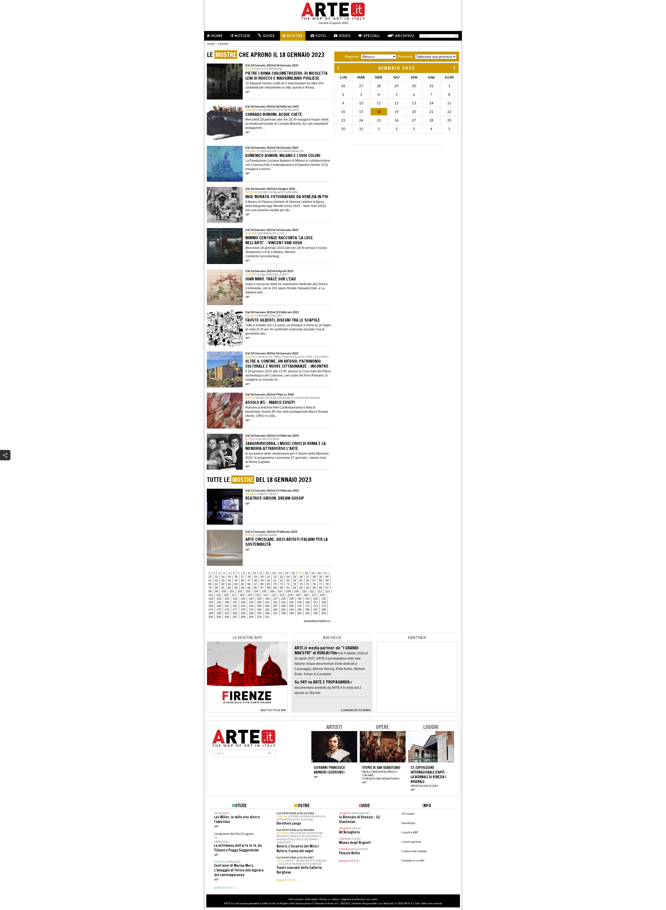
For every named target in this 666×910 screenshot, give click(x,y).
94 (307, 587)
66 (249, 584)
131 (227, 598)
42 (216, 580)
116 (226, 595)
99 (216, 591)
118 (242, 595)
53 (288, 580)
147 (235, 602)
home (211, 43)
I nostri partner (411, 841)
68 (262, 584)
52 (281, 580)
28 (249, 576)
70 (275, 584)
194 (251, 613)
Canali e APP (409, 832)
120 (257, 595)
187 (315, 609)
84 (242, 587)
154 (291, 602)
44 (229, 580)
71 (281, 584)
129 (210, 598)
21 (325, 573)
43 (223, 580)
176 (227, 609)
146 (227, 602)
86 (255, 587)
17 (299, 573)
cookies (335, 899)
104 (256, 591)
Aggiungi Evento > (318, 621)
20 (319, 573)
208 (243, 616)
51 (275, 580)
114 (210, 595)
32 (275, 576)
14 (280, 573)
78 (327, 584)
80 (216, 587)
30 (262, 576)
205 (218, 616)
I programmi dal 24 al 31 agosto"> (238, 842)
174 (210, 609)
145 (218, 602)
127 (314, 595)
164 (251, 605)
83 (236, 587)
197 (275, 613)
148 (243, 602)
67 (255, 584)
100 (223, 591)
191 (227, 613)
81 (223, 587)
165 (259, 605)
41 (210, 580)
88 (268, 587)
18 (306, 573)
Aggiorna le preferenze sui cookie (359, 899)
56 (307, 580)
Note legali (311, 899)
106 (272, 591)
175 (218, 609)
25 (229, 576)
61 (216, 584)
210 (259, 616)
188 (323, 609)
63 (229, 584)
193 (243, 613)
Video (345, 36)
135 (259, 598)
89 (275, 587)
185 (299, 609)
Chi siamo (407, 813)
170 (299, 605)
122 (273, 595)
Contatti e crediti (412, 860)
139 (291, 598)
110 (304, 591)
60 (210, 584)
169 (291, 605)
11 (260, 573)
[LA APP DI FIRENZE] (247, 711)
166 (267, 605)
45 (236, 580)
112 (319, 591)
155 (299, 602)
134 (251, 598)
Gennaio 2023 (396, 68)
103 (248, 591)
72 (288, 584)
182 (275, 609)
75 (307, 584)
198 (283, 613)
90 (281, 587)
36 (301, 576)
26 (236, 576)
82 (229, 587)
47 (249, 580)
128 (322, 595)
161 (227, 605)
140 (299, 598)
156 (307, 602)
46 (242, 580)
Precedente (338, 68)
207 (235, 616)
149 (251, 602)
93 (301, 587)
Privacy (323, 899)
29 (255, 576)
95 (314, 587)
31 (268, 576)
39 (320, 576)
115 (218, 595)
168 (283, 605)
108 (288, 591)
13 (273, 573)
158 (323, 602)
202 (315, 613)
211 (267, 616)
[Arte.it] (333, 10)
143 (323, 598)
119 (249, 595)
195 (259, 613)
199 (291, 613)
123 (281, 595)
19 (312, 573)
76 (314, 584)
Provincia (405, 56)
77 (320, 584)
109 (296, 591)
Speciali (371, 36)
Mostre (295, 36)
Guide (269, 36)
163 (243, 605)
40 (327, 576)
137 (275, 598)
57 (314, 580)
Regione (351, 56)
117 (234, 595)
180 (259, 609)
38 (314, 576)
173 (323, 605)
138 (283, 598)
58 (320, 580)
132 (235, 598)
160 (218, 605)
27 (242, 576)
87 (262, 587)
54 (294, 580)
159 (210, 605)
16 (293, 573)
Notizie (242, 36)
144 (210, 602)
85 (249, 587)
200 (299, 613)
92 (294, 587)
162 (235, 605)
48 (255, 580)
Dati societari (296, 899)
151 (267, 602)
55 (301, 580)
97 (327, 587)
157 (315, 602)
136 (267, 598)
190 (218, 613)
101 (231, 591)
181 (267, 609)
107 (280, 591)
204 (210, 616)
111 (312, 591)
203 (323, 613)
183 (283, 609)
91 (288, 587)
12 (267, 573)
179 (251, 609)
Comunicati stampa (414, 851)
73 (294, 584)
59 (327, 580)
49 (262, 580)
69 (268, 584)
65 (242, 584)
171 (307, 605)
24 (223, 576)
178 (243, 609)
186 (307, 609)
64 (236, 584)
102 (240, 591)
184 (291, 609)
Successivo (454, 68)
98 (210, 591)
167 (275, 605)
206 (227, 616)
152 (275, 602)
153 (283, 602)
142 (315, 598)
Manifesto (408, 823)
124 (289, 595)
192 (235, 613)
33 (281, 576)
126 (306, 595)
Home (217, 36)
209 (251, 616)
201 (307, 613)
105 (264, 591)
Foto (321, 36)
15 (286, 573)
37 (307, 576)
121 (265, 595)
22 (210, 576)
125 (298, 595)
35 (294, 576)
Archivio (404, 36)
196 (267, 613)
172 (315, 605)
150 (259, 602)
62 (223, 584)
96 (320, 587)
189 (210, 613)
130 (218, 598)
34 (288, 576)
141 (307, 598)
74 (301, 584)
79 (210, 587)
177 (235, 609)
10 (254, 573)
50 (268, 580)
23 (216, 576)
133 (243, 598)
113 (327, 591)
